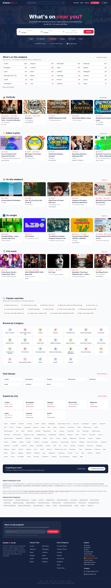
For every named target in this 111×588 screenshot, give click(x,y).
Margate (81, 442)
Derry (51, 438)
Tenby (29, 456)
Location (30, 30)
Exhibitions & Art (50, 500)
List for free (81, 468)
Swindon (61, 431)
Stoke (79, 427)
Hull (17, 431)
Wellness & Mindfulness (24, 505)
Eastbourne (73, 438)
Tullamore (90, 453)
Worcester (82, 438)
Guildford (36, 442)
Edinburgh (51, 491)
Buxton (6, 453)
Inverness (24, 445)
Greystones (61, 453)
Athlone (13, 453)
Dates (50, 30)
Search (73, 30)
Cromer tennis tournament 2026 (14, 309)
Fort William (21, 456)
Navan (14, 449)
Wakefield (37, 438)
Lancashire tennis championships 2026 (62, 313)
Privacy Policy (53, 581)
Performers (87, 547)
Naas (104, 449)
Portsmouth (70, 431)
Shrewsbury (54, 442)
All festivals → (104, 97)
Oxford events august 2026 (66, 309)
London (25, 491)
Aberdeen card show (47, 305)
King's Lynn (90, 445)
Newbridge (88, 449)
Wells (81, 456)
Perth (54, 445)
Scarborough (64, 442)
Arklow (6, 456)
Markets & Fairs (84, 500)
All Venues (87, 545)
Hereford (73, 442)
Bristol (67, 491)
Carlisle (45, 438)
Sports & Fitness (94, 500)
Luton (78, 431)
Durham (48, 445)
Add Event (95, 2)
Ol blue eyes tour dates (29, 305)
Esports (83, 505)
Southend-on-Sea (29, 434)
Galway (21, 442)
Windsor (21, 449)
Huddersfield (52, 434)
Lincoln (58, 438)
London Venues (88, 560)
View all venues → (102, 373)
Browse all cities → (102, 57)
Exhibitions (60, 561)
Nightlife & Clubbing (18, 502)
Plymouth (76, 423)
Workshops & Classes (43, 502)
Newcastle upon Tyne (64, 423)
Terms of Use (61, 581)
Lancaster (15, 445)
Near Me (76, 2)
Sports (59, 565)
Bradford (62, 427)
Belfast (44, 423)
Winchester (39, 445)
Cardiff (37, 423)
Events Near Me (88, 552)
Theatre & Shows (62, 549)
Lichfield (74, 456)
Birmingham (31, 491)
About (41, 581)
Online (55, 427)
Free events (71, 39)
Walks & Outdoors (30, 502)
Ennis (35, 449)
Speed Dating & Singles (66, 505)
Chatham (13, 442)
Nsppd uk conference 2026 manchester (70, 305)
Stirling (31, 445)
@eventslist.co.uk (91, 574)
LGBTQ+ (55, 505)
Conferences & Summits (69, 502)
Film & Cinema (82, 502)
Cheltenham (19, 438)
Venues (87, 2)
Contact (46, 581)
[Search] (63, 2)
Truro (76, 453)
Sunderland (71, 427)
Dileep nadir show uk (11, 305)
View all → (105, 180)
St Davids (36, 456)
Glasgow (38, 491)
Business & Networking (10, 505)
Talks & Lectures (56, 502)
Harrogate (45, 442)
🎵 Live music (52, 39)
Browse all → (104, 133)
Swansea (30, 431)
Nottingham (52, 423)
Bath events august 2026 (85, 313)
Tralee (80, 449)
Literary (48, 505)
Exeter (43, 427)
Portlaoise (97, 449)
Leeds (57, 491)
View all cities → (103, 396)
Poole (77, 434)
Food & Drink (74, 500)
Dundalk (72, 445)
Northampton (47, 431)
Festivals (41, 500)
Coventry (29, 423)
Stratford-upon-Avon (61, 449)
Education (90, 505)
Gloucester (92, 434)
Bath (49, 427)
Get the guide (53, 531)
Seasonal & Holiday (38, 505)
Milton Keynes (88, 427)
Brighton (94, 423)
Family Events (61, 568)
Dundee (18, 427)
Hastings (98, 438)
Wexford (28, 453)
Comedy (62, 39)
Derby (22, 431)
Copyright (68, 581)
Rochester (73, 449)
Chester (28, 442)
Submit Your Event (89, 556)
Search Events (88, 554)
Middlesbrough (41, 434)
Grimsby (6, 442)
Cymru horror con (92, 305)
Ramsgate (99, 445)
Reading (38, 431)
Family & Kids (7, 502)
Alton (82, 453)
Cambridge (27, 427)
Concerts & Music (62, 546)
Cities (81, 2)
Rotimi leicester (48, 309)
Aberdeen (103, 423)
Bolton (96, 427)
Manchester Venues (89, 562)
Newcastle (45, 558)
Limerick (90, 438)
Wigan (65, 438)
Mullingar (20, 453)
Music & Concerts (8, 500)
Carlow (42, 449)
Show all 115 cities (8, 87)
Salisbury (6, 449)
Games (76, 505)
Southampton (85, 423)
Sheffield (13, 423)
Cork (55, 431)
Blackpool (62, 434)
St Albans (54, 456)
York (5, 427)
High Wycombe (8, 438)
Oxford (11, 427)
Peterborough (96, 431)
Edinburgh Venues (89, 564)
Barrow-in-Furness (92, 442)
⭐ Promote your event (97, 468)
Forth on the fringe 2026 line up (14, 313)
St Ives (13, 456)
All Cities (86, 549)
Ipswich (100, 434)
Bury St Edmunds (64, 456)
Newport (70, 434)
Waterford (7, 445)
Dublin (5, 423)
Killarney (98, 453)
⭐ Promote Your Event (91, 558)
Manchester (44, 491)
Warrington (86, 431)
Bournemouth (17, 434)
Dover (65, 445)
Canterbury (104, 442)
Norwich (35, 427)
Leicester (21, 423)
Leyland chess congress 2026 (37, 313)
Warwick (28, 449)
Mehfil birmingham (33, 309)
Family (80, 39)
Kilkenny (49, 449)
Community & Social (94, 502)
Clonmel (70, 453)
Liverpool (62, 491)
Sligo (44, 453)
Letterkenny (51, 453)
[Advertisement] (55, 170)
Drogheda (81, 445)
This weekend (41, 39)
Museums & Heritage (62, 500)
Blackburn (28, 438)
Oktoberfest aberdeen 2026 (87, 309)
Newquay (37, 453)
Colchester (7, 434)
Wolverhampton (8, 431)
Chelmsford (45, 456)
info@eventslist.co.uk (92, 571)
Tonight (31, 39)
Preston (84, 434)
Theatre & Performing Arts (22, 500)
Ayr (60, 445)
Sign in (105, 2)
